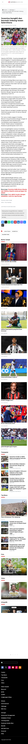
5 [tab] (18, 576)
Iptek (2, 692)
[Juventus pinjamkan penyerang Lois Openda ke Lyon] (14, 344)
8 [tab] (19, 600)
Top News (4, 495)
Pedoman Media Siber (7, 723)
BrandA (3, 726)
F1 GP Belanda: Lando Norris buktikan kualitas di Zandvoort (13, 648)
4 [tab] (16, 576)
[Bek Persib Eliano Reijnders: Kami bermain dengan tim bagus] (4, 466)
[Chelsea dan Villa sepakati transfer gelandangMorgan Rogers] (14, 437)
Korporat (3, 731)
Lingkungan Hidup (6, 697)
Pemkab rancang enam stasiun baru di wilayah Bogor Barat (17, 523)
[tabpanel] (14, 566)
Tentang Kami (5, 720)
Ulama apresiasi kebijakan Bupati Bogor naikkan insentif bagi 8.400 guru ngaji (16, 531)
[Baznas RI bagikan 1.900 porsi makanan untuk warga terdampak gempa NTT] (4, 473)
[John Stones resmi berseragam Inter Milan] (14, 298)
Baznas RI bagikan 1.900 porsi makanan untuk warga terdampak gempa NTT (17, 472)
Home (5, 10)
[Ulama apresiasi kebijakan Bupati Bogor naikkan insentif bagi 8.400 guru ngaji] (4, 531)
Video (3, 578)
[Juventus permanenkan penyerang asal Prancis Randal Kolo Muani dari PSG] (14, 275)
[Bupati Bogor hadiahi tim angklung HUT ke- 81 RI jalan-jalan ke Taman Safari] (4, 539)
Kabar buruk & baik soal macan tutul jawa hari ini (12, 595)
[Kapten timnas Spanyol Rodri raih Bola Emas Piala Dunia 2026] (14, 414)
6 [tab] (15, 600)
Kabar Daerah (5, 686)
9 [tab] (22, 600)
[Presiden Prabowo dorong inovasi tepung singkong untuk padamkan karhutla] (4, 480)
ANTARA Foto (5, 728)
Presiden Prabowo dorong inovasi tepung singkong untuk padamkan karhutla (16, 480)
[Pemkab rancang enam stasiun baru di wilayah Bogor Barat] (4, 523)
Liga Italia (7, 231)
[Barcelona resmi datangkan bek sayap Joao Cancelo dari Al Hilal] (14, 252)
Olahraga (11, 10)
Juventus (15, 231)
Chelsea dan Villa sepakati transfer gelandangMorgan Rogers (11, 445)
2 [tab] (12, 576)
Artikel (3, 694)
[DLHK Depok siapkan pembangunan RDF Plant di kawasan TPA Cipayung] (14, 507)
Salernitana (5, 234)
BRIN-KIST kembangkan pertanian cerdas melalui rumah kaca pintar (12, 570)
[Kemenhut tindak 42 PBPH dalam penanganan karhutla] (4, 459)
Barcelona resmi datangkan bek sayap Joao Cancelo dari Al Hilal (12, 260)
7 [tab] (17, 600)
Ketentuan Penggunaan (8, 715)
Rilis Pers (3, 709)
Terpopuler (4, 452)
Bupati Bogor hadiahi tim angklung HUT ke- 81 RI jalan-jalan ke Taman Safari (17, 539)
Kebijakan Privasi (6, 718)
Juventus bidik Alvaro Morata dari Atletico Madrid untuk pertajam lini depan (14, 191)
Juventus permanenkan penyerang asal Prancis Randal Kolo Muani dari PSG (13, 283)
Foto (2, 554)
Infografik (4, 602)
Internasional (5, 703)
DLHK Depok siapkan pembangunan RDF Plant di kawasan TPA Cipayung (13, 516)
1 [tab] (9, 576)
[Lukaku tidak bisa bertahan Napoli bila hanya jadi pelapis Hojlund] (14, 367)
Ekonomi (3, 689)
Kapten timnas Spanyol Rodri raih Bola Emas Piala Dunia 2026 (12, 422)
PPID (2, 733)
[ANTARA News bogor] (15, 1)
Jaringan (3, 712)
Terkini (3, 672)
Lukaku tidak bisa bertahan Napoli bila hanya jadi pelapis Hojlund (12, 376)
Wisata (3, 701)
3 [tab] (14, 576)
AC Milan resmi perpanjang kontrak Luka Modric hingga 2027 (13, 399)
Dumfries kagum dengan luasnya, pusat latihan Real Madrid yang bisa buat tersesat (13, 329)
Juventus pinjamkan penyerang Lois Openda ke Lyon (12, 353)
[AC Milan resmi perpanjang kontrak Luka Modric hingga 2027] (14, 390)
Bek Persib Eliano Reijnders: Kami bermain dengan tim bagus (17, 465)
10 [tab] (24, 600)
